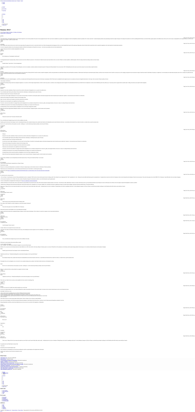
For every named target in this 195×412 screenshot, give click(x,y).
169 (3, 20)
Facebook (4, 407)
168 (3, 19)
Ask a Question (4, 390)
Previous (3, 375)
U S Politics (15, 32)
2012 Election (19, 32)
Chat (3, 393)
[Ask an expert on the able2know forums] (7, 0)
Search (22, 0)
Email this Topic (3, 33)
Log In (15, 0)
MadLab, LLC (8, 410)
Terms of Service (14, 410)
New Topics (4, 8)
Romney (4, 32)
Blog (3, 405)
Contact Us (4, 408)
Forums (3, 2)
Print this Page (8, 33)
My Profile (4, 398)
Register (18, 0)
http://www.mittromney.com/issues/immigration (29, 180)
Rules (3, 404)
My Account (4, 397)
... (2, 18)
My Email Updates (5, 400)
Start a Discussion (5, 391)
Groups (3, 3)
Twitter (3, 406)
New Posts (4, 10)
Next (3, 22)
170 (3, 21)
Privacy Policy (20, 410)
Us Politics (11, 32)
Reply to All (4, 386)
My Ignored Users (5, 399)
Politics (7, 32)
